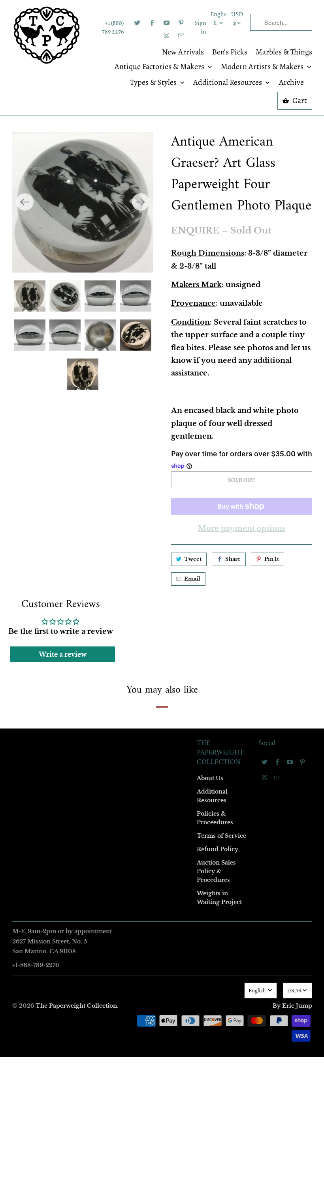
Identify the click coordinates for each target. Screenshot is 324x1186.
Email (56, 477)
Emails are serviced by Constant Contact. (113, 724)
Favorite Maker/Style (74, 659)
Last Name (62, 568)
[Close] (276, 423)
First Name (62, 523)
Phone (57, 613)
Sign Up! (162, 746)
